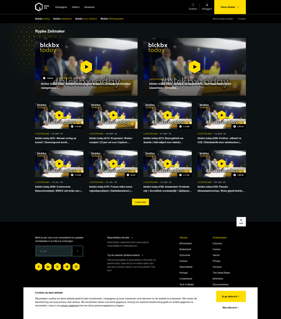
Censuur (217, 266)
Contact (242, 18)
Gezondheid (186, 266)
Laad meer (140, 202)
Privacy (216, 261)
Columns (217, 243)
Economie (185, 255)
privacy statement (70, 305)
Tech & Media (187, 284)
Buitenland (185, 249)
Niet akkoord (229, 307)
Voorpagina (61, 7)
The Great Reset (221, 272)
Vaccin (216, 255)
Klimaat (183, 272)
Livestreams (186, 278)
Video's (75, 7)
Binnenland (186, 243)
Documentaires (220, 284)
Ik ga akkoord (229, 296)
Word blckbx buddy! (223, 18)
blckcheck (218, 278)
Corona (183, 261)
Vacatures (89, 7)
